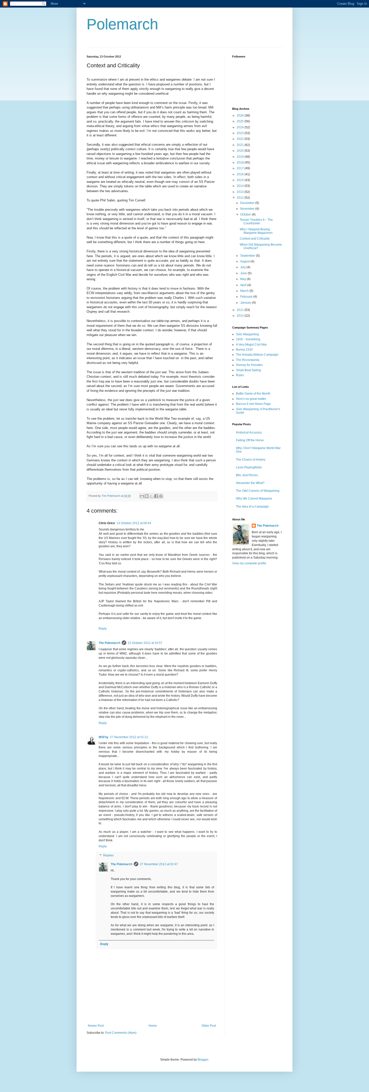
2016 (240, 174)
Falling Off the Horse (250, 440)
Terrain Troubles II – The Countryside (256, 221)
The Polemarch (109, 643)
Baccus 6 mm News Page (253, 404)
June (244, 273)
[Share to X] (151, 496)
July (243, 267)
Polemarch (122, 24)
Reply (103, 628)
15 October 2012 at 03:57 (145, 643)
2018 (240, 162)
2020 (240, 150)
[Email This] (141, 496)
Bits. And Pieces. (247, 475)
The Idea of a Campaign (252, 506)
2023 (240, 133)
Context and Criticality (255, 238)
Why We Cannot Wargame (254, 498)
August (245, 261)
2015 (240, 180)
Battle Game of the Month (253, 393)
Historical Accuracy (249, 432)
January (246, 302)
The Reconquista (247, 360)
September (248, 255)
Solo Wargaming (247, 334)
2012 (240, 197)
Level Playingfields (249, 467)
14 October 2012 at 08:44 (133, 523)
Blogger (203, 1059)
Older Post (209, 1025)
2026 (240, 115)
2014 (240, 186)
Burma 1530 (244, 349)
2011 (240, 310)
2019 (240, 156)
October (246, 214)
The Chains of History (250, 459)
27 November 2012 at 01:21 (129, 737)
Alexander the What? (250, 483)
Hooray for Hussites (249, 365)
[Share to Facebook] (156, 496)
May (243, 279)
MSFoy (103, 737)
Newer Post (96, 1025)
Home (153, 1025)
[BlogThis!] (146, 496)
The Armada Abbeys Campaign (257, 354)
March (245, 291)
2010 (240, 315)
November (247, 208)
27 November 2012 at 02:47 (159, 864)
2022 (240, 139)
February (246, 296)
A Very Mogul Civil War (251, 344)
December (247, 203)
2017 (240, 168)
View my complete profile (249, 563)
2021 (240, 145)
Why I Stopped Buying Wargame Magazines (256, 231)
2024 (240, 127)
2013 (240, 192)
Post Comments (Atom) (121, 1032)
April (243, 285)
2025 (240, 121)
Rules (240, 375)
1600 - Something (248, 339)
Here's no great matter (251, 399)
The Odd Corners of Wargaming (257, 491)
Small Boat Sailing (248, 370)
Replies (108, 855)
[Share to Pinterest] (160, 496)
